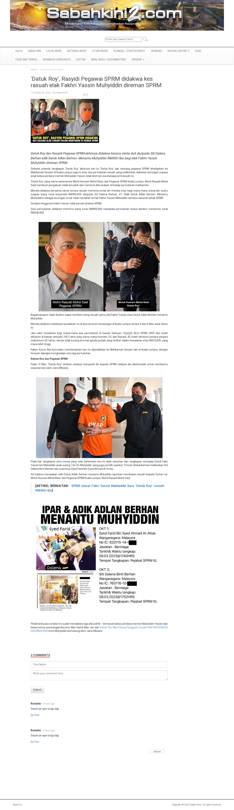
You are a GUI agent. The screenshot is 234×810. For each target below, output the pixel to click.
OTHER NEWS (100, 50)
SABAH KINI (34, 50)
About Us (17, 804)
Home (19, 50)
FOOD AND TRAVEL (26, 59)
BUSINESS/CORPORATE (57, 59)
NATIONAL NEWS (76, 50)
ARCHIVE (137, 59)
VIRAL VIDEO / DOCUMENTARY (108, 59)
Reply (36, 715)
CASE (198, 50)
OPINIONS (156, 50)
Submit (37, 689)
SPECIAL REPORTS (178, 50)
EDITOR (80, 59)
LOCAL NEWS (54, 50)
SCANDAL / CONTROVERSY (129, 50)
